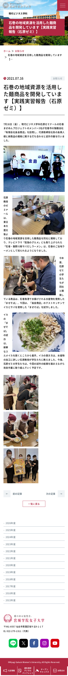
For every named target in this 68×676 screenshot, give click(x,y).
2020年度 (11, 565)
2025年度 (11, 530)
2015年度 (11, 600)
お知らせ (57, 78)
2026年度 (11, 523)
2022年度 (11, 551)
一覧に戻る (34, 503)
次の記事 (54, 493)
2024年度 (11, 537)
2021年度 (11, 558)
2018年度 (11, 579)
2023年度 (11, 544)
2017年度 (11, 586)
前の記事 (14, 493)
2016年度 (11, 593)
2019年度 (11, 572)
